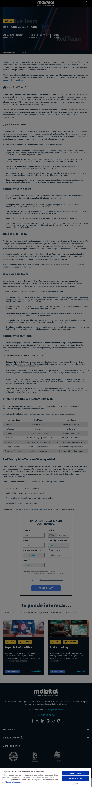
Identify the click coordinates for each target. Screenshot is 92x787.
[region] (45, 777)
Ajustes (75, 783)
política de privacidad (11, 782)
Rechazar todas (75, 778)
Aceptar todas (75, 773)
